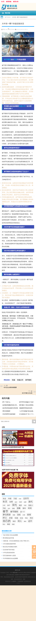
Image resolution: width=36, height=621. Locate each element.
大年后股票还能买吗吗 (9, 544)
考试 (31, 518)
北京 (20, 502)
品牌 (25, 502)
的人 (5, 517)
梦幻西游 (7, 514)
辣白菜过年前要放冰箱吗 (10, 547)
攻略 (18, 508)
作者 (20, 498)
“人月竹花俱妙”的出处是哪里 (27, 411)
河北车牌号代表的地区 (8, 414)
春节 (5, 511)
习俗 (15, 498)
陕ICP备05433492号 (24, 574)
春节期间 (7, 59)
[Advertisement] (18, 603)
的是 (11, 518)
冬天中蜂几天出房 (27, 393)
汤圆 (14, 515)
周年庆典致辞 (6, 411)
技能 (13, 508)
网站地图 (11, 574)
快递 (15, 59)
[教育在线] (18, 7)
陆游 (13, 524)
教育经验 (8, 1)
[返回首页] (34, 547)
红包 (21, 518)
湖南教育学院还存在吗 (25, 408)
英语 (14, 521)
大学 (4, 505)
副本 (16, 502)
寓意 (20, 505)
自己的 (7, 521)
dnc (7, 29)
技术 (9, 508)
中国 (9, 498)
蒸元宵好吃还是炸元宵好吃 (10, 408)
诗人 (20, 520)
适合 (4, 524)
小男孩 (18, 583)
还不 (30, 521)
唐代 (30, 501)
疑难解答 (17, 574)
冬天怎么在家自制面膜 (10, 387)
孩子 (8, 505)
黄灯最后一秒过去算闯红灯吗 (27, 405)
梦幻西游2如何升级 (8, 538)
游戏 (18, 514)
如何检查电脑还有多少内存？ (10, 405)
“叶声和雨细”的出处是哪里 (10, 558)
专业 (4, 498)
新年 (24, 508)
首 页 (2, 1)
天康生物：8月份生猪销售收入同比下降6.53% (16, 541)
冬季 (11, 501)
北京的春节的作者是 (8, 549)
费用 (25, 521)
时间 (30, 508)
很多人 (30, 505)
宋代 (14, 504)
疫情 (29, 514)
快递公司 (22, 106)
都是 (8, 524)
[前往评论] (34, 552)
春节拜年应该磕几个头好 (26, 402)
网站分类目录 (27, 572)
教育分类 (15, 1)
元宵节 (26, 498)
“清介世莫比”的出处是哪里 (10, 535)
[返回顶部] (34, 556)
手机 (4, 508)
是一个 (22, 512)
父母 (24, 515)
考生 (26, 518)
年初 (25, 505)
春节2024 (8, 17)
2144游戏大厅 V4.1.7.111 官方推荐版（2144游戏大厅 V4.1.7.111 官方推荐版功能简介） (27, 414)
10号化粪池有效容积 (9, 552)
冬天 (5, 501)
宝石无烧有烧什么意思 (9, 555)
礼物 (16, 518)
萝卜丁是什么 (6, 402)
